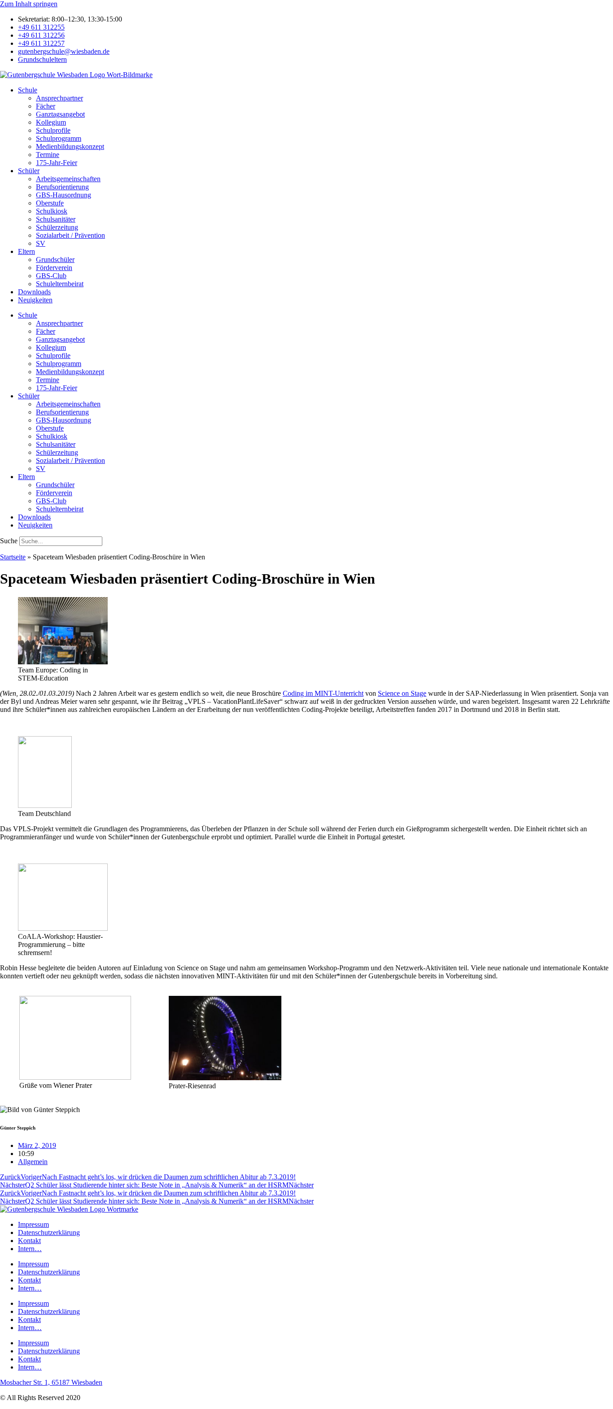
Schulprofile (53, 130)
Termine (47, 154)
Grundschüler (55, 259)
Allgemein (33, 1161)
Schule (27, 90)
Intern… (30, 1248)
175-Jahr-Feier (56, 162)
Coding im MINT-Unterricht (323, 693)
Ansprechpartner (59, 98)
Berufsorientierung (62, 187)
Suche (9, 541)
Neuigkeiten (35, 300)
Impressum (33, 1224)
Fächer (45, 106)
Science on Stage (402, 693)
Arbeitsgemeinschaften (68, 179)
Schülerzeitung (57, 227)
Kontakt (29, 1240)
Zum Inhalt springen (28, 4)
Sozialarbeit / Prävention (70, 235)
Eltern (26, 251)
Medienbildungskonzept (70, 146)
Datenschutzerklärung (49, 1232)
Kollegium (51, 122)
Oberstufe (50, 203)
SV (40, 243)
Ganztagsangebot (60, 114)
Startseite (13, 557)
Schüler (28, 170)
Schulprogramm (58, 138)
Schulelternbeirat (59, 284)
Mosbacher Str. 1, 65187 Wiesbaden (51, 1382)
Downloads (34, 292)
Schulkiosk (51, 211)
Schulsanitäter (55, 219)
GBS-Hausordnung (63, 195)
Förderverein (54, 267)
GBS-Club (51, 275)
